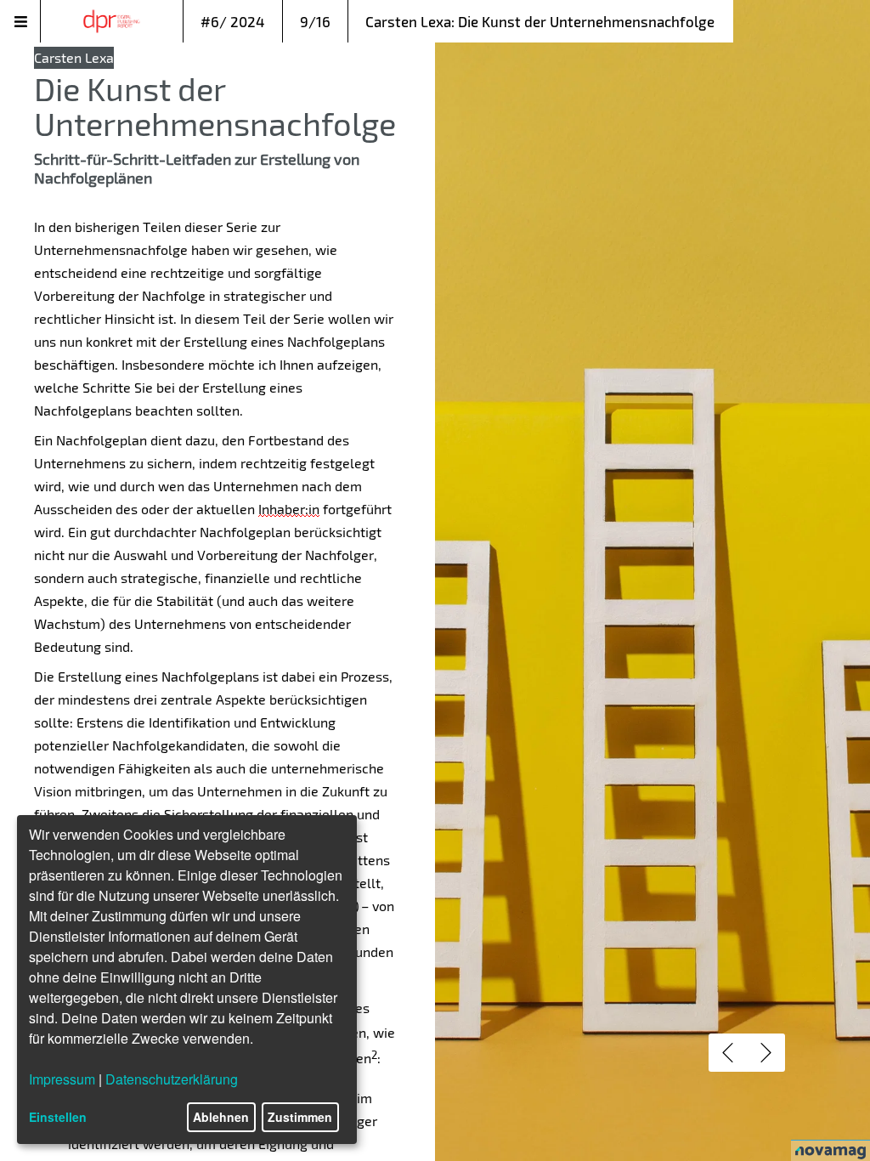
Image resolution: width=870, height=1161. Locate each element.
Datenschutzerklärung (171, 1079)
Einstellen (58, 1116)
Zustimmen (300, 1116)
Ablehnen (221, 1116)
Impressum (62, 1079)
